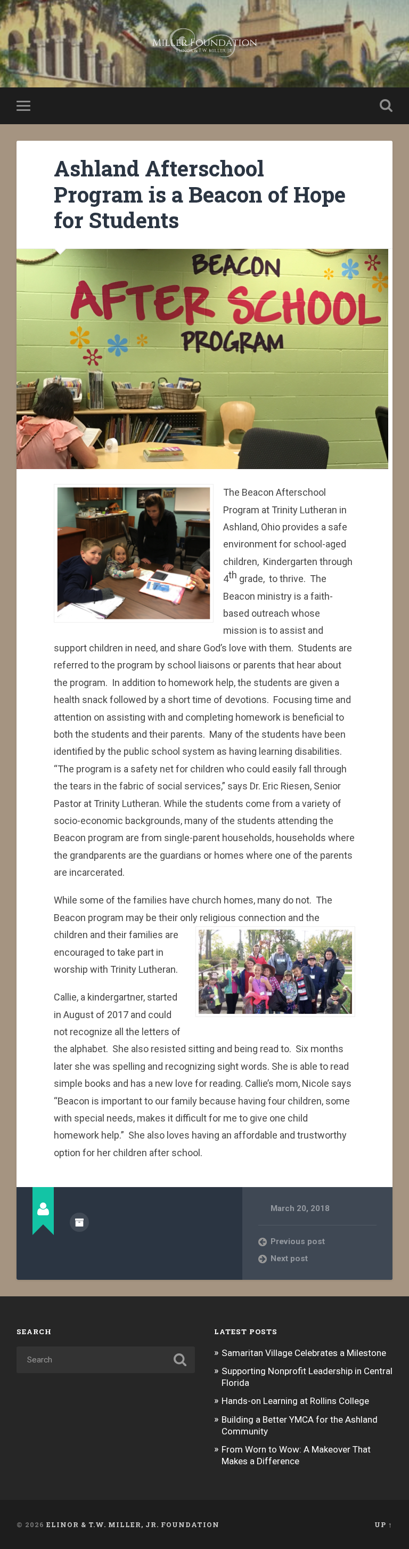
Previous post (298, 1241)
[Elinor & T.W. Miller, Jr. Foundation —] (205, 44)
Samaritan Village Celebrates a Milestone (304, 1353)
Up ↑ (383, 1524)
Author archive (79, 1222)
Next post (289, 1258)
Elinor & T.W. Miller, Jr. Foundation (132, 1524)
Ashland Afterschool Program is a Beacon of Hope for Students (200, 194)
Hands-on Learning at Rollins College (295, 1400)
